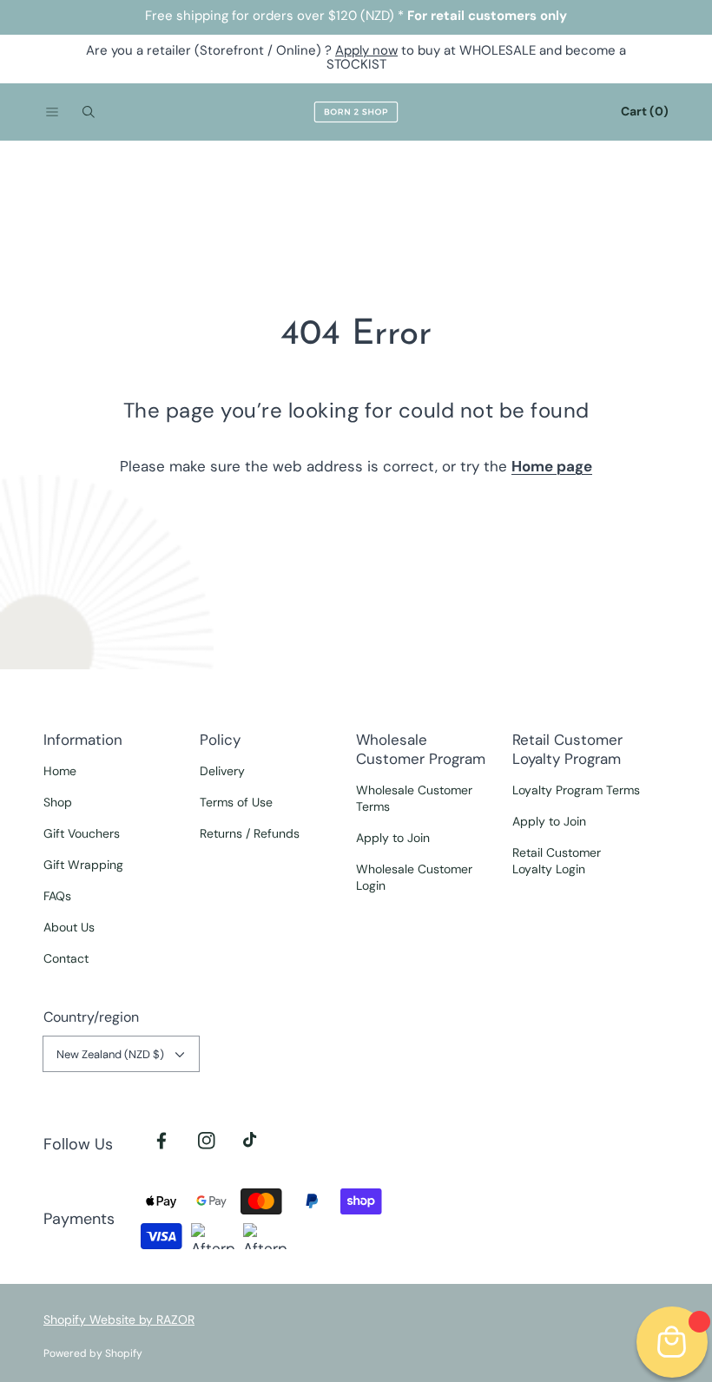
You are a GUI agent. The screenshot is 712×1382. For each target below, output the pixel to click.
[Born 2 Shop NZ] (356, 112)
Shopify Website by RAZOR (118, 1319)
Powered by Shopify (92, 1353)
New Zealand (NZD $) (110, 1054)
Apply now (366, 50)
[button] (52, 112)
